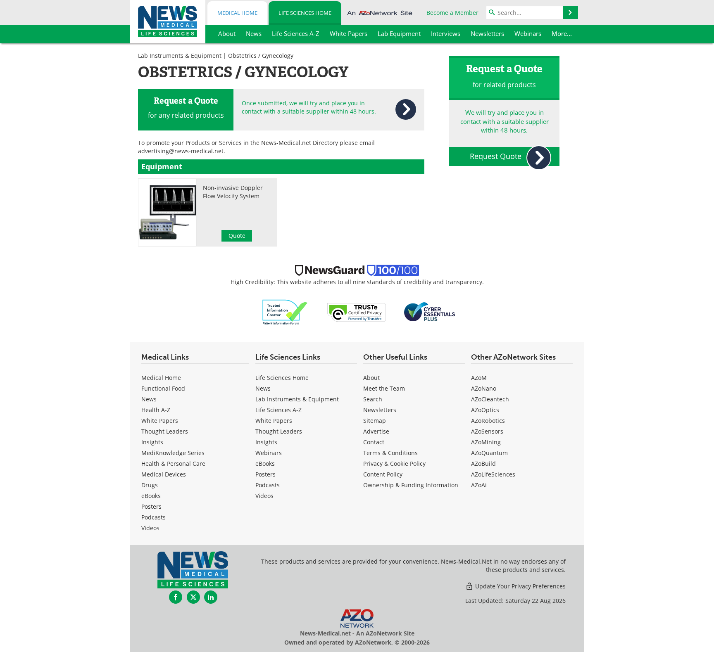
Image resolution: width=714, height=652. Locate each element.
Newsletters (379, 410)
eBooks (151, 496)
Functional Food (163, 388)
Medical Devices (163, 474)
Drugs (149, 485)
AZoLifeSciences (493, 474)
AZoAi (479, 485)
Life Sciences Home (304, 13)
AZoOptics (485, 410)
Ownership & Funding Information (410, 485)
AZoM (479, 378)
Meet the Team (384, 388)
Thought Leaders (164, 431)
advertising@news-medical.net (181, 151)
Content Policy (382, 474)
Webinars (268, 453)
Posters (151, 506)
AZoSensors (487, 431)
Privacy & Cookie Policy (394, 463)
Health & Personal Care (173, 463)
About (371, 378)
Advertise (376, 431)
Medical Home (237, 13)
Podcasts (153, 517)
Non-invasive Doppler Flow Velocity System (233, 192)
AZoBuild (483, 463)
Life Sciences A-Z (278, 410)
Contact (373, 442)
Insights (152, 442)
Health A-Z (155, 410)
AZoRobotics (488, 420)
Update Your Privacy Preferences (520, 586)
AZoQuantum (489, 453)
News (149, 399)
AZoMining (486, 442)
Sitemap (374, 420)
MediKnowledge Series (173, 453)
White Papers (159, 420)
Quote (236, 235)
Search (372, 399)
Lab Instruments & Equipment (179, 55)
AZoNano (483, 388)
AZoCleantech (490, 399)
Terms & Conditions (390, 453)
